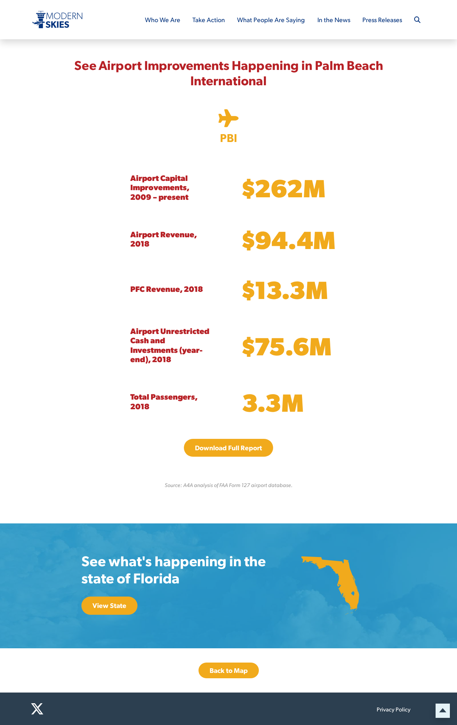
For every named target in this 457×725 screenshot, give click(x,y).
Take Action (208, 19)
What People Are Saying (271, 19)
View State (109, 605)
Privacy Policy (394, 709)
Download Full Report (228, 447)
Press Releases (382, 19)
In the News (333, 19)
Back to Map (229, 670)
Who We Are (162, 19)
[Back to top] (443, 711)
